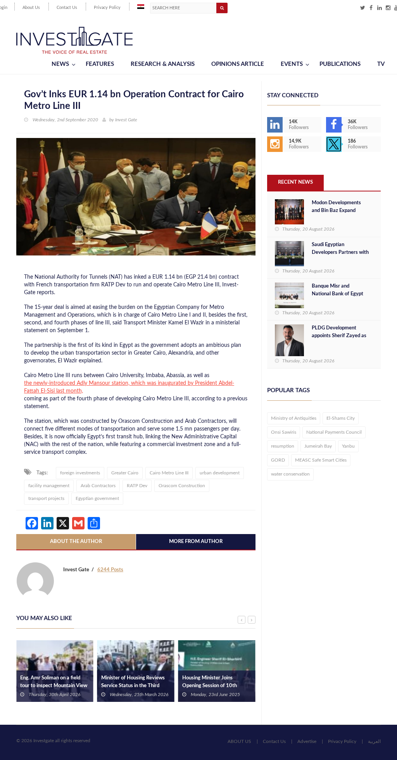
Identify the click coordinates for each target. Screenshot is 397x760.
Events (292, 64)
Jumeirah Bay (318, 446)
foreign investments (80, 472)
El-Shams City (340, 418)
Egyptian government (97, 498)
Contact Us (67, 7)
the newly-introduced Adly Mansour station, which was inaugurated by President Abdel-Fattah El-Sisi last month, (129, 387)
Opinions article (237, 64)
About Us (31, 7)
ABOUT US (239, 741)
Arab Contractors (98, 485)
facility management (48, 485)
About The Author (76, 541)
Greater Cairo (124, 472)
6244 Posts (110, 569)
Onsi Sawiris (283, 432)
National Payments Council (334, 432)
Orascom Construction (182, 485)
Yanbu (348, 446)
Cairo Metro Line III (169, 472)
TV (381, 64)
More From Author (196, 541)
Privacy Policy (107, 7)
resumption (282, 446)
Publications (340, 64)
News (60, 64)
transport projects (46, 498)
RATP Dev (137, 485)
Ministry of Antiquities (293, 418)
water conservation (290, 474)
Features (100, 64)
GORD (278, 460)
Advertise (306, 741)
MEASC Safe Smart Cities (321, 460)
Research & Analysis (163, 64)
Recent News (295, 182)
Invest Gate (126, 119)
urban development (220, 472)
